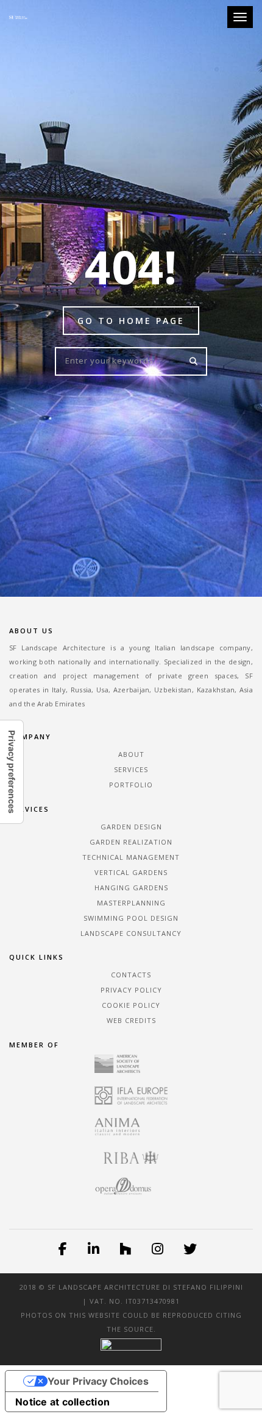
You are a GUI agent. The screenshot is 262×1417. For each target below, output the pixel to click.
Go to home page (131, 320)
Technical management (131, 857)
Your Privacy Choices (98, 1381)
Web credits (131, 1020)
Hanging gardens (131, 887)
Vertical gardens (131, 872)
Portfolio (131, 784)
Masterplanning (131, 902)
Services (131, 769)
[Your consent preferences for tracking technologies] (11, 771)
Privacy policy (131, 989)
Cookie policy (131, 1005)
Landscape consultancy (131, 933)
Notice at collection (62, 1402)
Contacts (131, 974)
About (131, 754)
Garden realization (131, 841)
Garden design (131, 826)
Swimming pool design (131, 918)
